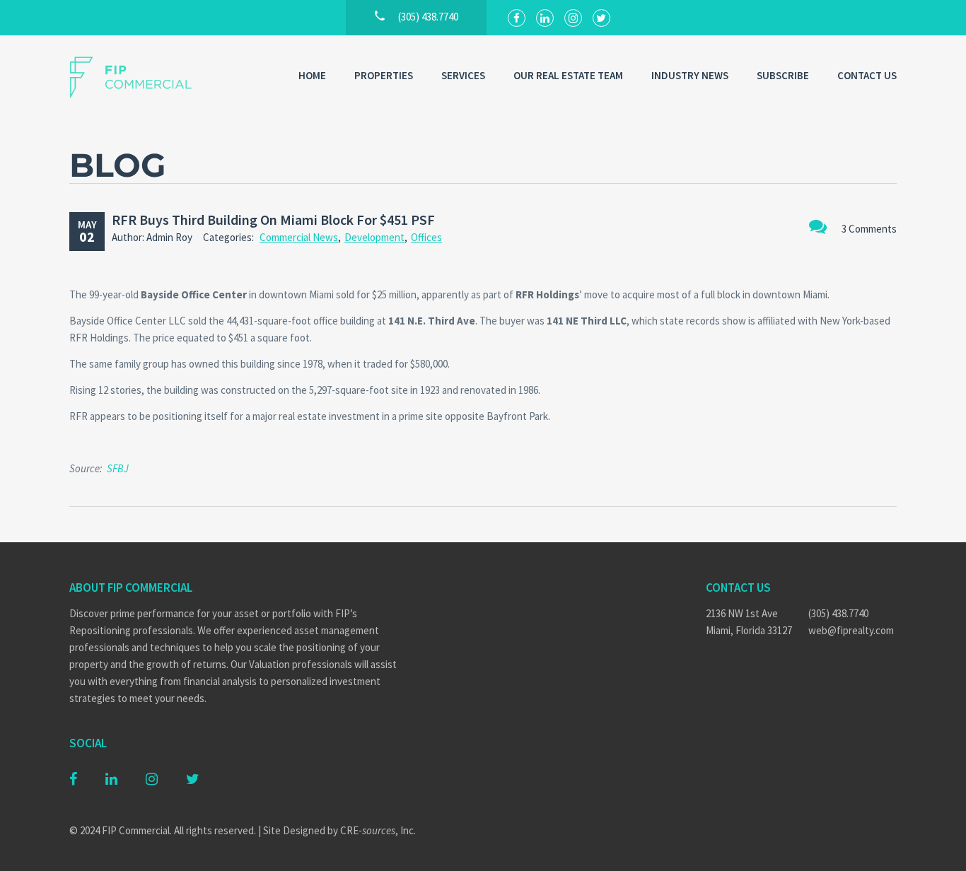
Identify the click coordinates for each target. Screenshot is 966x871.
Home (312, 75)
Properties (383, 75)
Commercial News (299, 237)
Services (463, 75)
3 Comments (869, 228)
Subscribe (783, 75)
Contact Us (867, 75)
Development (374, 237)
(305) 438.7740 (838, 613)
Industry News (689, 75)
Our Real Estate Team (568, 75)
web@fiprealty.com (851, 630)
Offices (426, 237)
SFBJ (118, 468)
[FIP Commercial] (140, 77)
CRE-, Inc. (378, 830)
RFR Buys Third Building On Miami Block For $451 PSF (273, 219)
